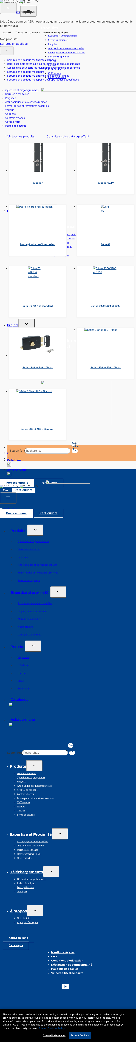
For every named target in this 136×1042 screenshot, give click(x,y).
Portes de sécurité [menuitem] (15, 125)
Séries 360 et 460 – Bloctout (37, 429)
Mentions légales (63, 952)
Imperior (37, 182)
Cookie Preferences (54, 1035)
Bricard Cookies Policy (52, 1028)
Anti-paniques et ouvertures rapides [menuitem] (26, 101)
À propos (18, 911)
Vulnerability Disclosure (67, 973)
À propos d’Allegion (29, 634)
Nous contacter (24, 858)
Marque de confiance (29, 618)
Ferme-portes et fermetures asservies (66, 52)
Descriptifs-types (25, 887)
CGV (54, 956)
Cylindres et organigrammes (31, 777)
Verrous (21, 806)
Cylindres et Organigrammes (62, 36)
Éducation (23, 688)
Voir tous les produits (20, 136)
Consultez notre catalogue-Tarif (68, 136)
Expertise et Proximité (31, 834)
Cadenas (21, 810)
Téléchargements (26, 872)
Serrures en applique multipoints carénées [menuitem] (31, 59)
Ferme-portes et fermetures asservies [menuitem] (27, 105)
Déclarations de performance (31, 879)
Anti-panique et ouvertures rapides (34, 786)
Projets (17, 647)
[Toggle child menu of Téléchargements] (51, 871)
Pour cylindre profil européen (37, 244)
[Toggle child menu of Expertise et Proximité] (60, 833)
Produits (18, 531)
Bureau (22, 673)
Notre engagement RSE (29, 854)
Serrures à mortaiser (58, 40)
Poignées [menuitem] (10, 97)
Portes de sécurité (26, 814)
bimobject (22, 891)
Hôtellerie (23, 665)
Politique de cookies (64, 969)
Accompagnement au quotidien (35, 603)
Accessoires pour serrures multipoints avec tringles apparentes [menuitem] (43, 67)
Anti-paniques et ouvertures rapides (66, 48)
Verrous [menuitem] (9, 109)
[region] (68, 1025)
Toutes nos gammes (26, 32)
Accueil (6, 32)
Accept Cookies (80, 1035)
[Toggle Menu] (8, 498)
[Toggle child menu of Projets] (33, 646)
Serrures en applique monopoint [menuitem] (25, 71)
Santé (21, 680)
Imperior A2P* (106, 182)
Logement (23, 657)
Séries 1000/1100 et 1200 (105, 305)
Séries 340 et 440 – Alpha (37, 367)
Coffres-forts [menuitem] (12, 121)
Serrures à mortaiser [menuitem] (17, 93)
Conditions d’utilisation (67, 961)
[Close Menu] (8, 8)
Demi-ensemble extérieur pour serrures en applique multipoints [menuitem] (43, 63)
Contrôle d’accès (25, 794)
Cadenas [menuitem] (10, 113)
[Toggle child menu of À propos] (35, 910)
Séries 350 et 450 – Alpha (105, 367)
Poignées (52, 44)
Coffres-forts (54, 73)
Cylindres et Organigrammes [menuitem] (21, 90)
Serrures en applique (58, 56)
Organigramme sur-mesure (32, 611)
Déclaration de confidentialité (71, 965)
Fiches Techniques (26, 883)
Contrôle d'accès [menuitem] (15, 117)
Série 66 (105, 244)
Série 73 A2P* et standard (37, 305)
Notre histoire (25, 626)
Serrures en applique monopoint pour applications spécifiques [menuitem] (43, 79)
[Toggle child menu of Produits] (35, 530)
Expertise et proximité (29, 593)
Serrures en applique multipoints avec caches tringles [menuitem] (38, 75)
